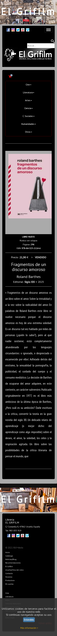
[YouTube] (22, 29)
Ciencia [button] (27, 108)
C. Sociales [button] (28, 116)
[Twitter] (18, 29)
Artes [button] (27, 100)
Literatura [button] (28, 92)
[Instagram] (13, 29)
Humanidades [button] (27, 124)
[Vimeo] (27, 29)
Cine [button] (28, 84)
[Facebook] (8, 29)
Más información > (29, 627)
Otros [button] (28, 131)
